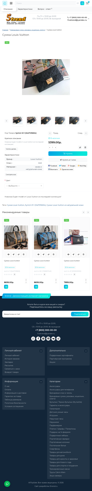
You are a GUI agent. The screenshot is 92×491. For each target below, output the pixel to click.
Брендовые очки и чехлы (61, 393)
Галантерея (55, 409)
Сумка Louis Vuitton (15, 205)
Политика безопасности (15, 403)
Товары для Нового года (60, 462)
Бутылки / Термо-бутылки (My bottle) (66, 402)
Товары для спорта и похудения (64, 466)
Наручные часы (56, 419)
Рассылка (9, 365)
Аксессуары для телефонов (62, 390)
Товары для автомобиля (60, 452)
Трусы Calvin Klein (57, 472)
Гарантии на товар (13, 396)
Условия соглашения (14, 406)
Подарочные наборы (59, 435)
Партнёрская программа (61, 359)
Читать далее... (11, 149)
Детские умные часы (59, 412)
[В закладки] (24, 254)
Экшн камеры (56, 476)
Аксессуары (55, 386)
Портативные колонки (60, 442)
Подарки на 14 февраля (60, 432)
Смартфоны (55, 449)
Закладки (9, 362)
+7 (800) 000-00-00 (78, 17)
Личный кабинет (12, 355)
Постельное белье (58, 446)
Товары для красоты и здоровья (64, 459)
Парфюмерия (56, 425)
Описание (8, 9)
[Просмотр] (8, 254)
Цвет (8, 180)
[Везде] (78, 3)
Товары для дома (57, 456)
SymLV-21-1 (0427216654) (35, 205)
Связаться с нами (12, 369)
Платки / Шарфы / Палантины (63, 429)
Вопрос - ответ (45, 9)
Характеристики (25, 9)
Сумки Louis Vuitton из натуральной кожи (65, 205)
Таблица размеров (13, 400)
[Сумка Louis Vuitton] (46, 77)
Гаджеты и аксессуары (60, 405)
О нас (7, 386)
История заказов (12, 359)
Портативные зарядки (59, 439)
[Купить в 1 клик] (14, 254)
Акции (52, 362)
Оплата (8, 390)
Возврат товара (11, 372)
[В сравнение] (19, 254)
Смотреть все (11, 174)
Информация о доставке (15, 393)
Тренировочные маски (60, 469)
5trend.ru (54, 486)
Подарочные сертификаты (61, 355)
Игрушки (54, 415)
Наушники (54, 422)
